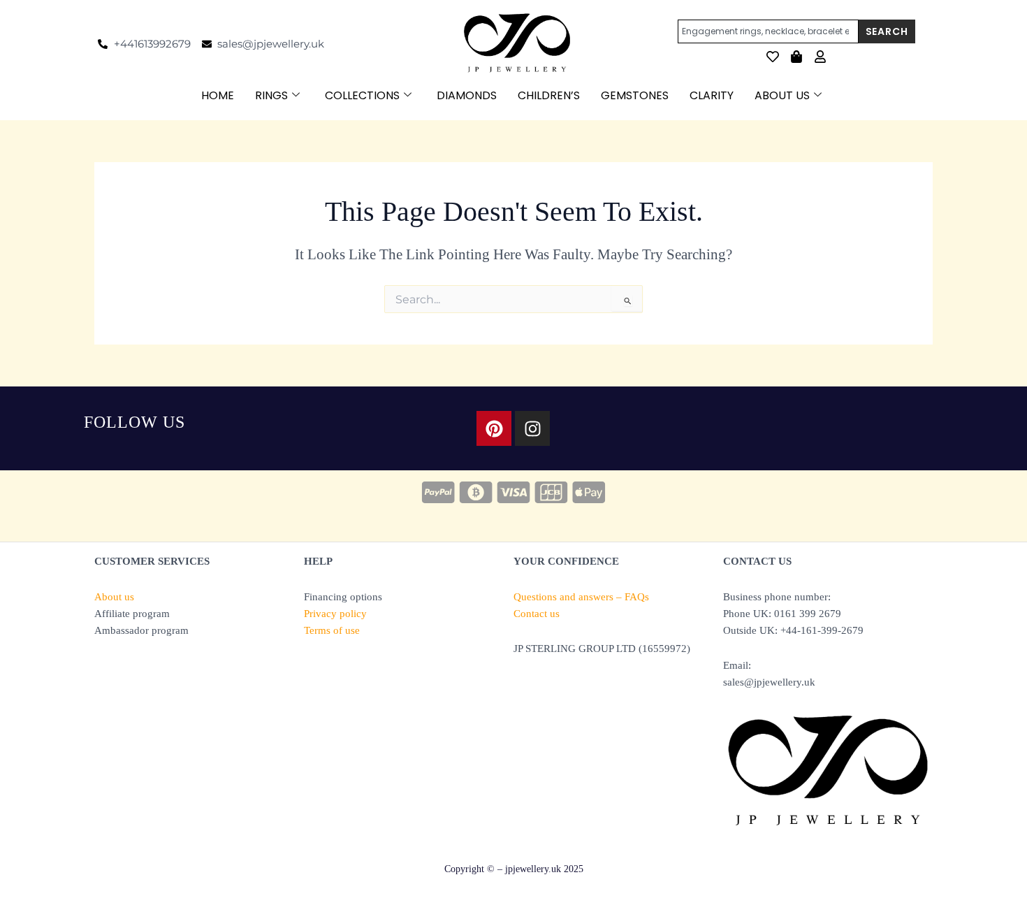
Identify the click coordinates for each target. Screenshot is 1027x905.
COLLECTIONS (362, 95)
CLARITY (712, 95)
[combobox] (768, 31)
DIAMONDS (467, 95)
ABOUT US (782, 95)
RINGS (271, 95)
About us (114, 596)
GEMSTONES (635, 95)
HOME (217, 95)
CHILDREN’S (549, 95)
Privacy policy (335, 613)
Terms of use (332, 630)
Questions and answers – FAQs (581, 596)
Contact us (537, 613)
